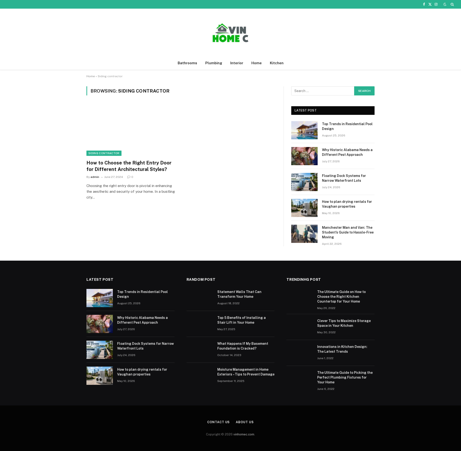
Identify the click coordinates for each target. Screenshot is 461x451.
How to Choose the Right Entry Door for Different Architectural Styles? (128, 166)
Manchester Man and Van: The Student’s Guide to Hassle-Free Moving (348, 232)
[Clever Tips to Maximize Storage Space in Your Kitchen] (299, 327)
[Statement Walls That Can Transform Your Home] (200, 298)
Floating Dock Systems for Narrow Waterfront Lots (344, 178)
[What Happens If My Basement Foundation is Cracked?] (200, 350)
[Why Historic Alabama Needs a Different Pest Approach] (304, 156)
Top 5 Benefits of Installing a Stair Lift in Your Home (241, 320)
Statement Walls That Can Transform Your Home (239, 294)
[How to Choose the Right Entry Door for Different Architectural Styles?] (131, 130)
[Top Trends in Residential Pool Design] (304, 130)
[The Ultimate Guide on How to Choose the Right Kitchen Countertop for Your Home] (299, 298)
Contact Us (218, 422)
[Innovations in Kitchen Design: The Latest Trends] (299, 353)
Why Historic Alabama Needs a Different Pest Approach (347, 152)
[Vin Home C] (230, 32)
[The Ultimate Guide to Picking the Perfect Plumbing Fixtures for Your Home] (299, 379)
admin (95, 177)
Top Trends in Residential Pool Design (347, 126)
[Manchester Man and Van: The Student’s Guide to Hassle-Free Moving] (304, 234)
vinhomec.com (243, 434)
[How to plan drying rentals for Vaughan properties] (304, 208)
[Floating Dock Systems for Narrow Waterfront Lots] (304, 182)
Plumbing (213, 63)
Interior (236, 63)
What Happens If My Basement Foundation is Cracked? (242, 346)
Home (256, 63)
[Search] (452, 4)
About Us (245, 422)
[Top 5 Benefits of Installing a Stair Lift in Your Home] (200, 324)
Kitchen (277, 63)
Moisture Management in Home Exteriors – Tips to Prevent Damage (245, 372)
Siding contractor (104, 153)
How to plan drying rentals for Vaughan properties (347, 204)
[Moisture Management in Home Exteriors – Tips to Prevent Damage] (200, 376)
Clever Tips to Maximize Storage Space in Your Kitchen (344, 323)
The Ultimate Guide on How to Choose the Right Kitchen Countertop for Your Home (341, 296)
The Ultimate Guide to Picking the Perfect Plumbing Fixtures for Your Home (345, 377)
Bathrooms (187, 63)
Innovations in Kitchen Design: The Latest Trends (342, 349)
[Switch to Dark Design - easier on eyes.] (445, 4)
